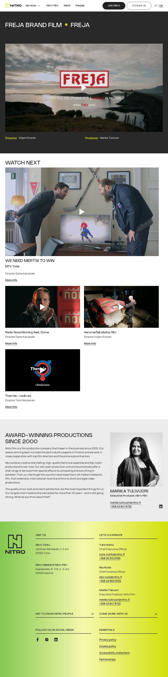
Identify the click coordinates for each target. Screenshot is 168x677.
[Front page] (13, 5)
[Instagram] (47, 640)
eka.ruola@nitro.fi (110, 577)
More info (11, 280)
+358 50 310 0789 (109, 558)
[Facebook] (38, 640)
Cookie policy (107, 646)
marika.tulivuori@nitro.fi (125, 502)
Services (31, 5)
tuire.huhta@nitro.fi (112, 554)
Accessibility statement (114, 653)
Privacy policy (107, 639)
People (80, 5)
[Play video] (84, 88)
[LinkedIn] (161, 506)
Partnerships (107, 659)
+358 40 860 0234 (110, 581)
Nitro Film (52, 5)
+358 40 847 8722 (121, 506)
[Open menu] (39, 5)
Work (67, 5)
